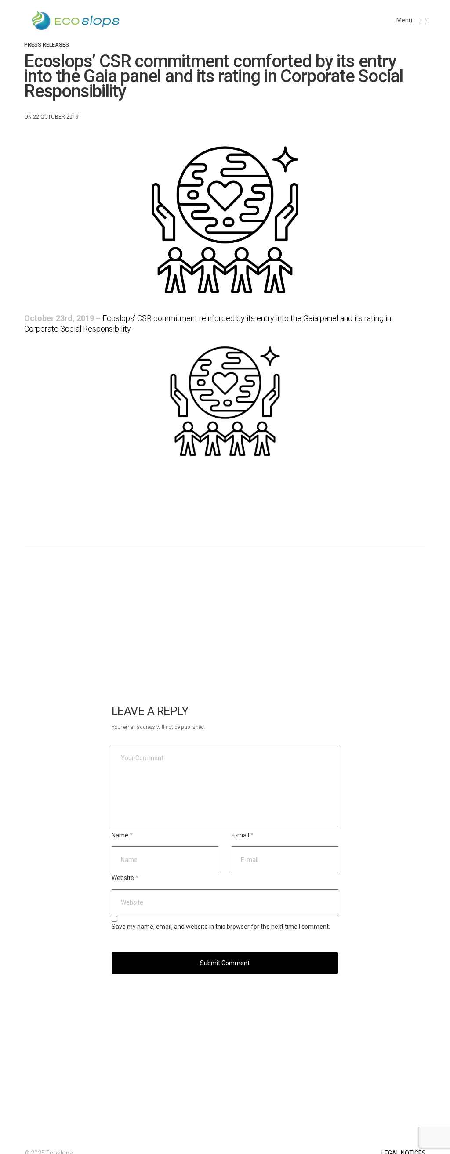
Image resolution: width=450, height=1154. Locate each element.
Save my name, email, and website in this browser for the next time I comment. (221, 926)
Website (125, 877)
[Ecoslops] (75, 20)
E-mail (243, 835)
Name (122, 835)
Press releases (46, 44)
